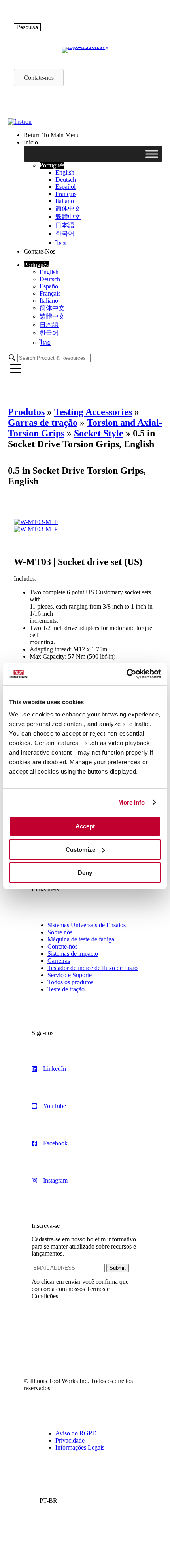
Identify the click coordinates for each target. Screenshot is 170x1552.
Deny (85, 872)
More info (131, 802)
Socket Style (98, 433)
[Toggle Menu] (151, 154)
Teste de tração (66, 989)
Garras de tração (42, 422)
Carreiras (58, 960)
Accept (85, 826)
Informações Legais (79, 1447)
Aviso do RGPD (76, 1433)
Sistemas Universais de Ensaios (86, 925)
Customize (80, 849)
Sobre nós (59, 932)
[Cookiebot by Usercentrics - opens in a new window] (126, 674)
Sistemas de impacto (72, 953)
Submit (118, 1268)
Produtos (26, 412)
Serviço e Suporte (69, 975)
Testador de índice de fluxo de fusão (92, 967)
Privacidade (70, 1440)
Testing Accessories (93, 412)
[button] (52, 165)
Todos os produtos (70, 982)
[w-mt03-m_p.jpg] (36, 522)
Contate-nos (62, 946)
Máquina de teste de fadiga (80, 939)
